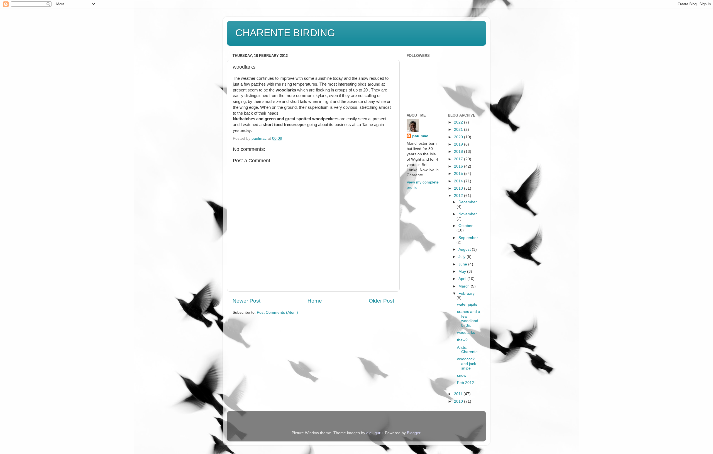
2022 (459, 122)
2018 (459, 151)
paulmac (420, 136)
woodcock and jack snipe (466, 363)
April (462, 279)
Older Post (381, 301)
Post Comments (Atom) (277, 312)
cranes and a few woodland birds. (468, 318)
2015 (459, 174)
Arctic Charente (467, 349)
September (468, 238)
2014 (459, 181)
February (466, 293)
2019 (459, 144)
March (464, 286)
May (462, 271)
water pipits (467, 304)
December (467, 202)
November (467, 214)
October (465, 226)
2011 (458, 394)
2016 (459, 166)
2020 (459, 137)
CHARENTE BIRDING (285, 32)
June (463, 264)
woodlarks (466, 332)
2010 (459, 401)
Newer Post (246, 301)
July (462, 257)
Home (314, 301)
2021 (459, 129)
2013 (459, 188)
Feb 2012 (465, 383)
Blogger (413, 433)
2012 (459, 196)
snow (461, 375)
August (465, 249)
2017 (459, 159)
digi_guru (374, 433)
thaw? (462, 340)
